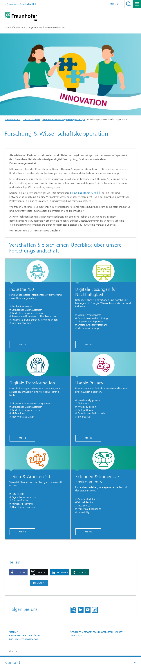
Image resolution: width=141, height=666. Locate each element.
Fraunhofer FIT (12, 119)
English (115, 4)
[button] (18, 572)
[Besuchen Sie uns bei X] (73, 610)
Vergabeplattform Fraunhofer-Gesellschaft (96, 632)
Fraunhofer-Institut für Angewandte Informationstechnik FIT (35, 27)
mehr (22, 344)
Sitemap (13, 632)
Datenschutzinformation (24, 639)
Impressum (76, 636)
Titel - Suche (128, 4)
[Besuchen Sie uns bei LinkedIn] (81, 610)
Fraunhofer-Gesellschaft (20, 4)
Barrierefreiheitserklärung (25, 636)
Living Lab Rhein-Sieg (83, 192)
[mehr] (37, 271)
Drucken (39, 583)
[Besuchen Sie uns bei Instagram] (95, 610)
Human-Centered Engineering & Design (63, 119)
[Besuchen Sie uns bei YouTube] (88, 610)
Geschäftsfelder (31, 119)
